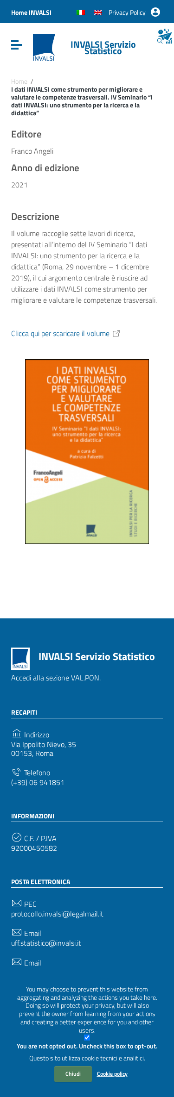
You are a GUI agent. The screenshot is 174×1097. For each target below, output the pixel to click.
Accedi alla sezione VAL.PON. (56, 677)
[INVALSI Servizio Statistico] (44, 46)
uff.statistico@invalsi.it (46, 943)
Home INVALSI (31, 12)
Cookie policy (112, 1073)
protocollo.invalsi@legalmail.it (57, 914)
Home (19, 81)
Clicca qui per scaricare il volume (60, 333)
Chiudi (73, 1073)
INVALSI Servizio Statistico (103, 47)
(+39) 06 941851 (37, 782)
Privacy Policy (127, 12)
